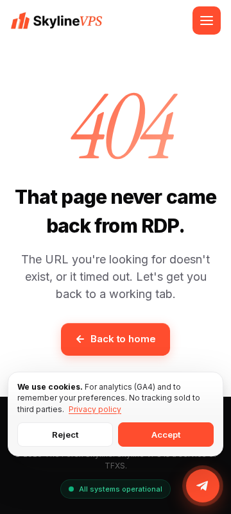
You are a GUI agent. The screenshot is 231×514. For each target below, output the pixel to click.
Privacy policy (95, 409)
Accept (165, 434)
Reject (65, 434)
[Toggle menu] (207, 20)
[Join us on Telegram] (202, 485)
